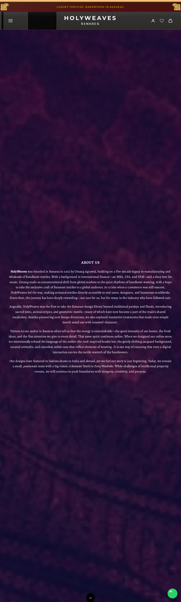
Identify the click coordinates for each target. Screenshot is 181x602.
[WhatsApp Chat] (172, 593)
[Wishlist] (162, 21)
